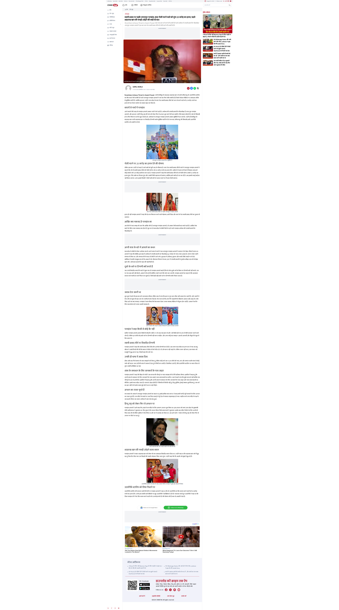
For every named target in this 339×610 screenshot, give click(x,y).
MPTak (170, 1)
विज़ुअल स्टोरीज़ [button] (147, 5)
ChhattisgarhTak (139, 1)
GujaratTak (159, 1)
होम (127, 9)
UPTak (146, 1)
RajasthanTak (152, 1)
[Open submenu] (120, 24)
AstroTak (121, 1)
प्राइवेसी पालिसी (156, 596)
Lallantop (109, 1)
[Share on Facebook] (191, 88)
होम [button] (126, 5)
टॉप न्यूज (131, 9)
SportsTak (115, 1)
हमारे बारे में (142, 596)
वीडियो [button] (136, 5)
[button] (114, 10)
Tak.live (125, 1)
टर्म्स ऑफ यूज (170, 596)
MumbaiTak (131, 1)
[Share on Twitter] (197, 88)
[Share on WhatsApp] (194, 88)
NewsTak (165, 1)
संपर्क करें (183, 596)
